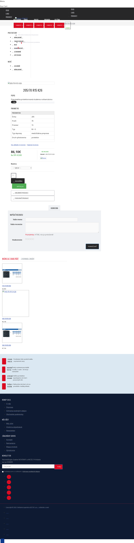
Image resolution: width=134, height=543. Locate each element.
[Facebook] (9, 477)
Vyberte (19, 25)
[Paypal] (7, 523)
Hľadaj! (68, 28)
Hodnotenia (54, 208)
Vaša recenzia (16, 224)
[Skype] (9, 492)
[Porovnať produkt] (7, 289)
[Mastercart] (7, 517)
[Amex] (7, 528)
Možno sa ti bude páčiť (10, 259)
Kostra (14, 164)
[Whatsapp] (9, 498)
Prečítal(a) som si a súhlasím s (22, 471)
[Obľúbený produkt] (2, 289)
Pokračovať (92, 246)
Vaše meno (17, 219)
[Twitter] (9, 482)
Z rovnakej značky (27, 259)
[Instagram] (9, 487)
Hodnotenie (17, 240)
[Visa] (7, 512)
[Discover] (7, 534)
